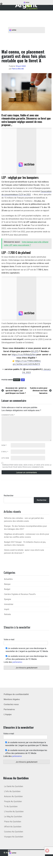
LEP (23, 380)
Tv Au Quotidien (11, 806)
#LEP (35, 351)
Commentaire (8, 415)
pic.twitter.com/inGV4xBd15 (26, 364)
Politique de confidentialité (16, 694)
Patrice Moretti (18, 69)
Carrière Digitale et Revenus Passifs (20, 594)
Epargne (7, 599)
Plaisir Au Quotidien (12, 821)
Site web (5, 458)
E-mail (4, 452)
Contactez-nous (11, 704)
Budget (16, 380)
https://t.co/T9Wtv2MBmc (28, 361)
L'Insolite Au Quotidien (14, 811)
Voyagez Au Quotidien (13, 837)
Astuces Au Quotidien (13, 796)
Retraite (7, 614)
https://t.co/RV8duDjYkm (24, 354)
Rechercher (8, 495)
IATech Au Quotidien (12, 826)
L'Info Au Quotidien (12, 791)
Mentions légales (12, 699)
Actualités (8, 579)
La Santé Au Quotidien (13, 786)
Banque (7, 584)
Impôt (6, 609)
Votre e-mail (9, 639)
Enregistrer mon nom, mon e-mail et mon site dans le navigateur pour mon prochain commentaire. (27, 466)
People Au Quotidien (13, 801)
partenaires (17, 662)
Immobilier (8, 604)
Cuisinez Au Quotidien (13, 831)
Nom (4, 445)
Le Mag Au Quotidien (13, 816)
